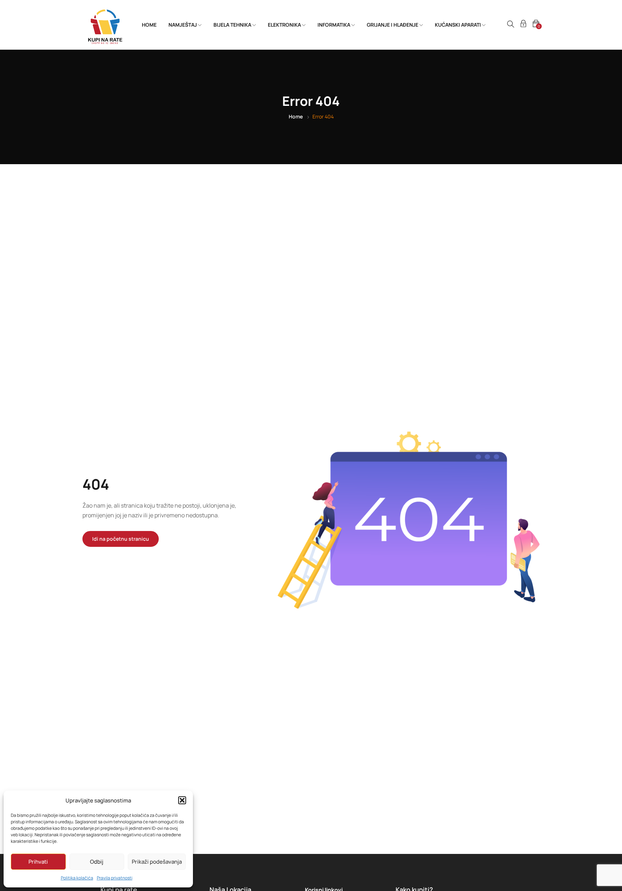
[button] (182, 800)
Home (296, 116)
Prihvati (38, 861)
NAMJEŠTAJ (183, 24)
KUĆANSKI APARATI (458, 24)
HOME (149, 24)
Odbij (96, 861)
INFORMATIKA (334, 24)
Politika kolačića (77, 878)
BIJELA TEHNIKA (232, 24)
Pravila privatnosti (114, 878)
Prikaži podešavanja (157, 861)
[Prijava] (523, 24)
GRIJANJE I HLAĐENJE (393, 24)
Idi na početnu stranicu (120, 538)
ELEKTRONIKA (285, 24)
